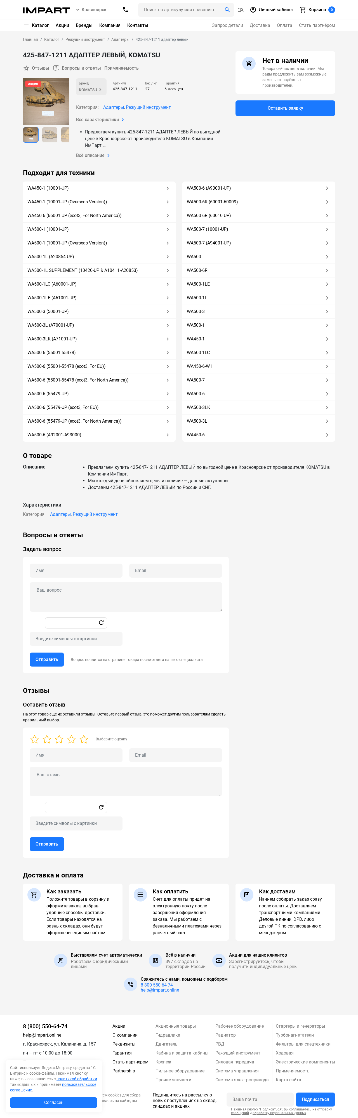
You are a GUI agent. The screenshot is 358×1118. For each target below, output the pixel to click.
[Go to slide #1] (31, 135)
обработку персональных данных (279, 1113)
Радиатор (225, 1035)
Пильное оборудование (180, 1071)
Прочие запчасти (173, 1079)
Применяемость (121, 68)
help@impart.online (160, 990)
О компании (125, 1035)
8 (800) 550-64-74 (45, 1026)
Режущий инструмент (148, 107)
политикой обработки (76, 1079)
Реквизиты (123, 1044)
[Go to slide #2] (50, 135)
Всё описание (90, 155)
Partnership (123, 1071)
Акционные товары (176, 1026)
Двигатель (167, 1044)
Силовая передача (234, 1062)
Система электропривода (242, 1079)
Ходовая (285, 1053)
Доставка (260, 25)
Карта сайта (288, 1079)
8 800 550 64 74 (157, 985)
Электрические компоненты (305, 1062)
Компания (110, 25)
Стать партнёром (317, 25)
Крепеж (163, 1062)
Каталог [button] (40, 25)
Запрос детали (227, 25)
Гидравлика (168, 1035)
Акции (62, 25)
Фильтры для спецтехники (303, 1044)
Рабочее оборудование (239, 1026)
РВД (219, 1044)
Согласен (53, 1102)
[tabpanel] (179, 602)
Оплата (284, 25)
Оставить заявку (285, 108)
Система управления (237, 1071)
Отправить (47, 659)
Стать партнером (130, 1062)
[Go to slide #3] (69, 135)
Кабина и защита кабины (182, 1053)
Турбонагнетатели (295, 1035)
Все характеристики (97, 119)
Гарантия (122, 1053)
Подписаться (315, 1099)
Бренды (84, 25)
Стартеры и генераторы (300, 1026)
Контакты (137, 25)
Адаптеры (113, 107)
